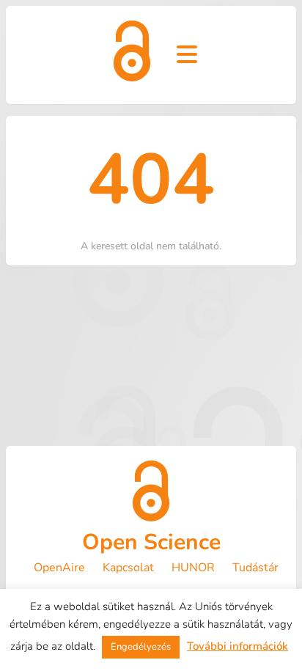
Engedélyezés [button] (141, 646)
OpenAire (59, 568)
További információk (237, 646)
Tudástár (255, 568)
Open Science (151, 542)
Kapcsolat (128, 568)
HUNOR (193, 568)
